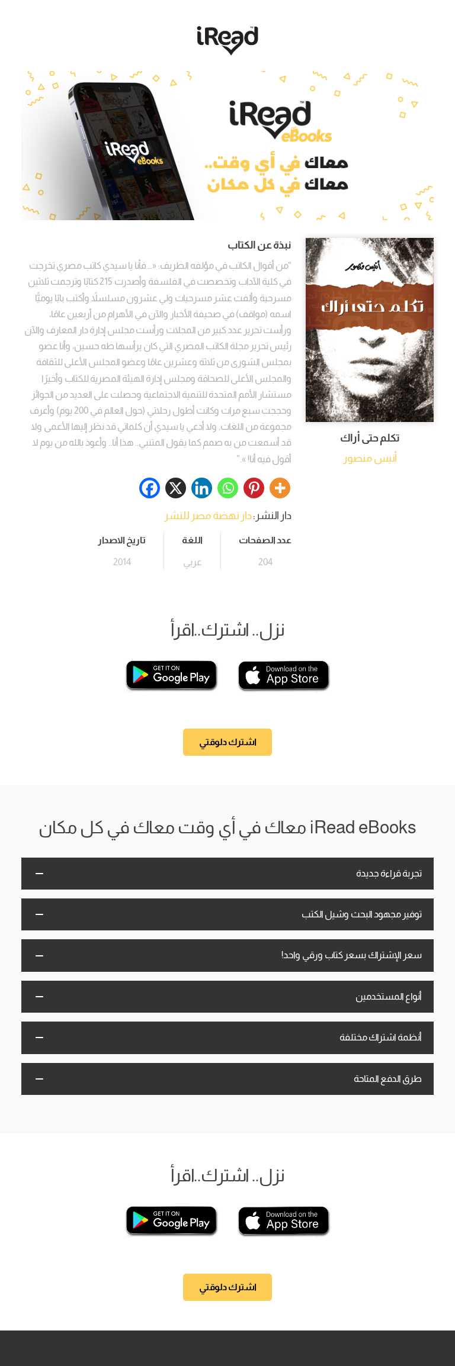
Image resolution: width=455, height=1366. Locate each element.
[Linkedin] (201, 488)
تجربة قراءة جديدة (389, 873)
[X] (175, 488)
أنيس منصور (370, 458)
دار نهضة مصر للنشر (208, 515)
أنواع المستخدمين (388, 996)
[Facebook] (149, 488)
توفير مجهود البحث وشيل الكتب (362, 914)
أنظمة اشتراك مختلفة (380, 1037)
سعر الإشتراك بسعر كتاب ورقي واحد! (351, 955)
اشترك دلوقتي (228, 742)
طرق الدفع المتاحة (388, 1079)
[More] (280, 488)
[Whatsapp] (227, 488)
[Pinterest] (253, 488)
